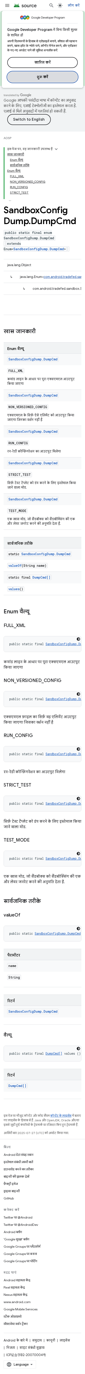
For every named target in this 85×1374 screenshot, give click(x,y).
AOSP (7, 138)
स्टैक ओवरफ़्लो (13, 1316)
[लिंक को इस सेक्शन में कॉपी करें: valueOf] (24, 915)
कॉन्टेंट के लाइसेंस (60, 1116)
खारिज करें (42, 62)
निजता (10, 1347)
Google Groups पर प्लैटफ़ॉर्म (22, 1246)
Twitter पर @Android (18, 1217)
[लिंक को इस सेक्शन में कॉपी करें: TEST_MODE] (34, 840)
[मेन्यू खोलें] (7, 5)
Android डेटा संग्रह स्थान (18, 1155)
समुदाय (37, 1340)
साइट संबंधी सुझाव (31, 1347)
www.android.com (17, 1302)
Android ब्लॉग (13, 1232)
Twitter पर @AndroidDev (21, 1225)
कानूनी (50, 1340)
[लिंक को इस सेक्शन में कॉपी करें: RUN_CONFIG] (37, 736)
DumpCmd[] (41, 577)
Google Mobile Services (20, 1309)
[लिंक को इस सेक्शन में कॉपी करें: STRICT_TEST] (35, 785)
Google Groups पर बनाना (20, 1254)
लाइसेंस (65, 1340)
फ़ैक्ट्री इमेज (11, 1184)
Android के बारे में (16, 1340)
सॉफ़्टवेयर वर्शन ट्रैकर (16, 1324)
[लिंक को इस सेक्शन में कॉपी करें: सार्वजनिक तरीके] (45, 901)
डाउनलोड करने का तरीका (19, 1169)
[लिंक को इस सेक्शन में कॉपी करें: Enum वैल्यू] (34, 612)
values (13, 589)
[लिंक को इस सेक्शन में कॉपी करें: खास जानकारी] (40, 332)
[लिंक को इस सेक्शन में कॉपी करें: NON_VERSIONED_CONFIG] (65, 681)
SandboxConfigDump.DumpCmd (38, 249)
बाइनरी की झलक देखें (16, 1176)
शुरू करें (42, 77)
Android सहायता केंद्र (17, 1280)
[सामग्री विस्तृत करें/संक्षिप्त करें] (56, 149)
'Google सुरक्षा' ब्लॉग (16, 1239)
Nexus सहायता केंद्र (15, 1295)
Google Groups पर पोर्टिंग (20, 1261)
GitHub (9, 1198)
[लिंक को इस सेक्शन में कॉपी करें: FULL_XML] (29, 626)
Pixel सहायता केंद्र (14, 1287)
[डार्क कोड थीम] (78, 639)
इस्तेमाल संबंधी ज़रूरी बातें (18, 1162)
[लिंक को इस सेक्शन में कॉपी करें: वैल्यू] (15, 1035)
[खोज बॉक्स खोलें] (51, 5)
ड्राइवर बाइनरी (12, 1191)
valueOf (15, 565)
